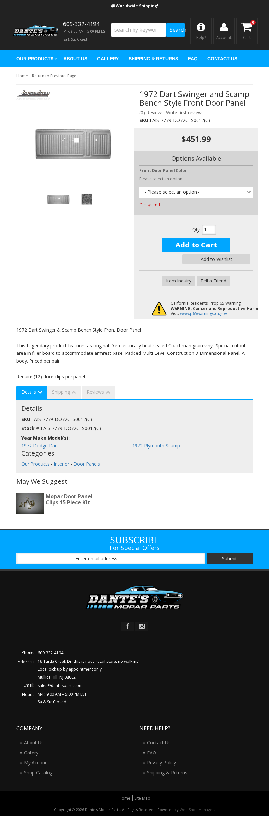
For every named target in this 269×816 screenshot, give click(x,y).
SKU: (144, 120)
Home (22, 76)
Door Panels (86, 464)
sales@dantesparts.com (60, 685)
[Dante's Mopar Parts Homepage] (36, 31)
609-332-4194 (50, 653)
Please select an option (160, 179)
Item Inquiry (178, 281)
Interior (61, 464)
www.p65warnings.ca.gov (203, 313)
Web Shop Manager (197, 809)
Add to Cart (196, 244)
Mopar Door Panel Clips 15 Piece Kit (69, 499)
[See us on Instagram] (141, 626)
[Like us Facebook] (127, 626)
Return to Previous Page (54, 76)
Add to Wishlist (216, 259)
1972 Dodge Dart (39, 446)
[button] (148, 30)
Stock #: (31, 428)
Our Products (35, 464)
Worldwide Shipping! (137, 6)
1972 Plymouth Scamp (156, 446)
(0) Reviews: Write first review (170, 112)
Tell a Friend (213, 281)
